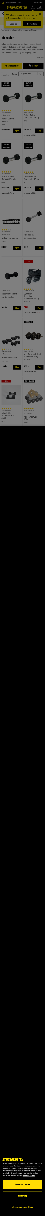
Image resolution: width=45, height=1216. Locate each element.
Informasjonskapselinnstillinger (22, 1207)
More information (29, 1175)
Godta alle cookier (22, 1184)
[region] (22, 821)
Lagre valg (22, 1196)
